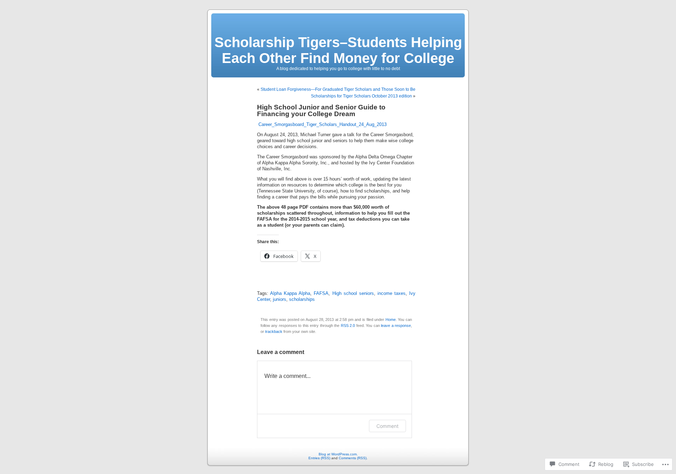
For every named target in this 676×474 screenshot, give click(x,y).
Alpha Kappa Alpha (290, 293)
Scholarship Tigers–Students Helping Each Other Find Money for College (338, 50)
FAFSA (321, 293)
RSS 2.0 (348, 325)
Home (391, 319)
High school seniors (353, 293)
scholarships (302, 299)
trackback (273, 331)
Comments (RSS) (353, 458)
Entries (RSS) (319, 458)
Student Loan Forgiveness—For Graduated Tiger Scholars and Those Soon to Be (338, 89)
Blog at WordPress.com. (338, 454)
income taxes (391, 293)
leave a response (396, 325)
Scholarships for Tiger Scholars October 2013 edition (361, 96)
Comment (387, 426)
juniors (279, 299)
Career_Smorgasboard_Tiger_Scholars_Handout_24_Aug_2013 (322, 124)
